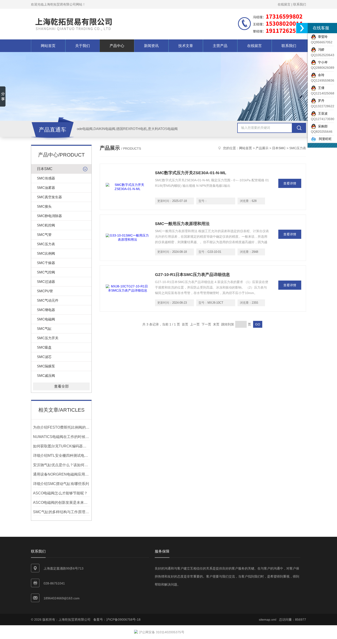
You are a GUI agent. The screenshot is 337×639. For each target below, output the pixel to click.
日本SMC (44, 169)
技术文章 (185, 46)
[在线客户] (302, 28)
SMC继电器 (46, 310)
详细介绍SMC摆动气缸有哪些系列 (61, 484)
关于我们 (82, 46)
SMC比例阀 (46, 253)
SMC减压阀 (46, 375)
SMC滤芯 (44, 357)
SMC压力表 (46, 244)
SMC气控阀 (46, 272)
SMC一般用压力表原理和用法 (182, 223)
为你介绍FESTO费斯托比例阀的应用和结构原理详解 (61, 427)
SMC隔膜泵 (46, 366)
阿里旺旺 (324, 139)
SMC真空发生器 (49, 197)
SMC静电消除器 (49, 216)
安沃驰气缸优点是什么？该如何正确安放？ (61, 465)
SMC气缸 (44, 329)
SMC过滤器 (46, 282)
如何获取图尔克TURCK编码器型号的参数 (61, 446)
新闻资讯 (151, 46)
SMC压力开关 (47, 338)
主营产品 (220, 46)
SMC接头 (44, 206)
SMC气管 (44, 235)
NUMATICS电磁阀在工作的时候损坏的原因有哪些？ (61, 437)
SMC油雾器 (46, 188)
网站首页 (48, 46)
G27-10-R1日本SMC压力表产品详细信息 (192, 274)
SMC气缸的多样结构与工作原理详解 (61, 512)
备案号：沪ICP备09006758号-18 (117, 619)
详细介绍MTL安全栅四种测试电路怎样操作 (61, 455)
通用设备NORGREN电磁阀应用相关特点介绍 (61, 474)
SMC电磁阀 (46, 319)
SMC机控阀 (46, 225)
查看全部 (61, 386)
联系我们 (299, 4)
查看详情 (289, 183)
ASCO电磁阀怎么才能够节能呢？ (60, 493)
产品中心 (117, 46)
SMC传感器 (46, 178)
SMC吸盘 (44, 347)
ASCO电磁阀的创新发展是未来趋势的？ (61, 502)
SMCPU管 (45, 291)
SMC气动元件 (47, 300)
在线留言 (284, 4)
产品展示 (262, 148)
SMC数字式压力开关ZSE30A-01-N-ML (190, 173)
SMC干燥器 (46, 263)
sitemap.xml (267, 619)
